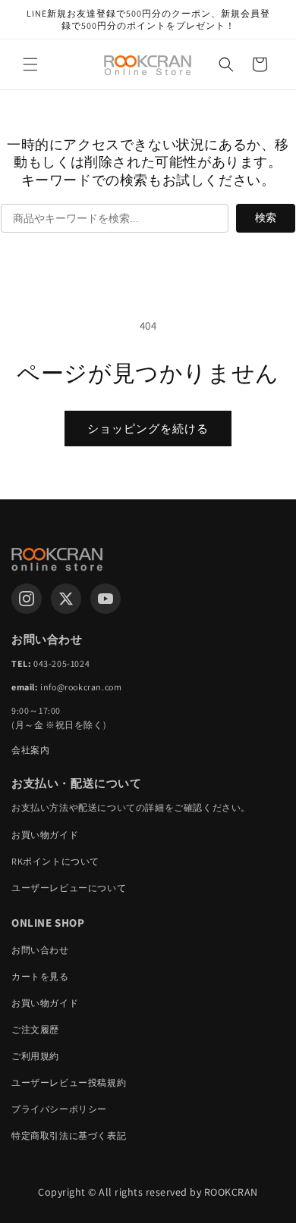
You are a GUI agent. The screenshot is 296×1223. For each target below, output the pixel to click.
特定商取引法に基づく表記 (68, 1135)
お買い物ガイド (44, 834)
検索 (265, 217)
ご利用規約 (35, 1056)
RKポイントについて (55, 861)
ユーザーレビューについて (68, 887)
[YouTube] (105, 598)
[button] (30, 64)
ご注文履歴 (35, 1029)
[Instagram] (26, 598)
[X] (66, 598)
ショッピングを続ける (148, 428)
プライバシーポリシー (59, 1109)
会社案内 (30, 749)
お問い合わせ (40, 950)
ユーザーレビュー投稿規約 (68, 1082)
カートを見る (40, 976)
